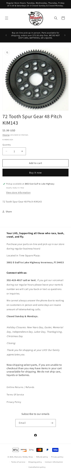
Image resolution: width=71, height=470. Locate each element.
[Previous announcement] (6, 35)
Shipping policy (35, 462)
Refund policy (42, 457)
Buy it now (35, 172)
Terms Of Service (15, 394)
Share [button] (9, 211)
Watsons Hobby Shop (23, 457)
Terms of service (18, 462)
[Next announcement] (65, 35)
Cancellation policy (37, 467)
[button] (6, 18)
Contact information (54, 462)
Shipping (5, 135)
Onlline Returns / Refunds (20, 387)
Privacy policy (57, 457)
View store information (18, 192)
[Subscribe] (52, 423)
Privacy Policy (14, 401)
